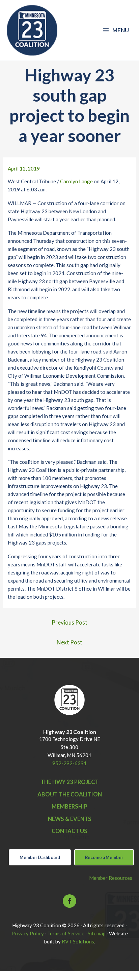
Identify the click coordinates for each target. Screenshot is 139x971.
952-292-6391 (69, 763)
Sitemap (97, 933)
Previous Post (69, 622)
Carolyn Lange (76, 181)
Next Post (69, 642)
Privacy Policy (27, 933)
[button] (69, 901)
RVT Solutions (78, 941)
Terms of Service (65, 933)
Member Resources (110, 878)
